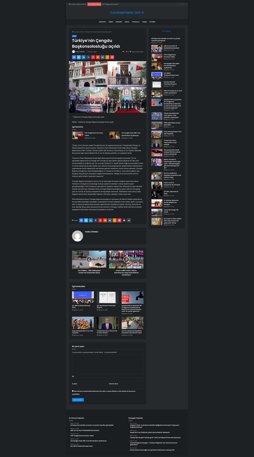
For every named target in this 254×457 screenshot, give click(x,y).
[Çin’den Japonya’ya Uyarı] (156, 194)
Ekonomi (119, 22)
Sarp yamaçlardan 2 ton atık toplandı (82, 332)
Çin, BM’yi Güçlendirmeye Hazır (81, 306)
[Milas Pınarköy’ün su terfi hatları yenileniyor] (156, 93)
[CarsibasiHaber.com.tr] (127, 12)
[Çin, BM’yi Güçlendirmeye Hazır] (83, 297)
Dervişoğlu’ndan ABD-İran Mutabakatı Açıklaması (172, 66)
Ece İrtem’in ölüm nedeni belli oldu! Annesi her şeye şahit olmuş (172, 221)
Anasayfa (102, 22)
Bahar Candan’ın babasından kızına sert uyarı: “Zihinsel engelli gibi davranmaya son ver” (172, 163)
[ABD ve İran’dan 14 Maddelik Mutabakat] (156, 48)
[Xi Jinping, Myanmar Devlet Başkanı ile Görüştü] (156, 203)
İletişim (152, 22)
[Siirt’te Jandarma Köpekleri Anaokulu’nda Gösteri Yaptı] (132, 323)
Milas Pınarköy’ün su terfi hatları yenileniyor (173, 92)
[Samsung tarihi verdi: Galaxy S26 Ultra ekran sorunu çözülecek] (156, 152)
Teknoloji (135, 22)
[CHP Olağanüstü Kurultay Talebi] (77, 135)
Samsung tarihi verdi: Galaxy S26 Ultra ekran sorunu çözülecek (172, 152)
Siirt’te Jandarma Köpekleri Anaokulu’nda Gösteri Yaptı (132, 332)
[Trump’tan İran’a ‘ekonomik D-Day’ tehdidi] (108, 323)
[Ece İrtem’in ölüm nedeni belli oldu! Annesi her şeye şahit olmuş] (156, 221)
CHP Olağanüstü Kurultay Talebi (112, 4)
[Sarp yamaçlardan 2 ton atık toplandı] (83, 323)
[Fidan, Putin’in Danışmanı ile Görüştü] (156, 185)
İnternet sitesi (113, 384)
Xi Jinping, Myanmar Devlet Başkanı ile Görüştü (171, 202)
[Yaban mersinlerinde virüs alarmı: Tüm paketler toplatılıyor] (156, 116)
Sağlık (127, 22)
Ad (73, 376)
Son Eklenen (166, 31)
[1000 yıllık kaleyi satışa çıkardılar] (156, 125)
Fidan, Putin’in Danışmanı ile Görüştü (172, 184)
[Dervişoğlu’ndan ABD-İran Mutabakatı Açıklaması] (114, 135)
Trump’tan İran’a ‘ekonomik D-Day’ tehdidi (107, 332)
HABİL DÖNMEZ (80, 51)
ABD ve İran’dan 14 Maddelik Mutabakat (171, 47)
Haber (111, 22)
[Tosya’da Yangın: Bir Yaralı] (156, 212)
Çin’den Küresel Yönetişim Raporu (106, 306)
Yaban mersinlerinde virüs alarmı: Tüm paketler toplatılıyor (171, 115)
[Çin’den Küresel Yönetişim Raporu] (108, 297)
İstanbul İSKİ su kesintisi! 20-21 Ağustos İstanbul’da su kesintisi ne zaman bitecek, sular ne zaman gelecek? (132, 308)
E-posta (75, 384)
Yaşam (144, 22)
